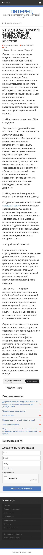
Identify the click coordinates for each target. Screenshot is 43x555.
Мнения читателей (11, 528)
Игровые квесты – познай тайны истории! (18, 420)
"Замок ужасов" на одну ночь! (13, 411)
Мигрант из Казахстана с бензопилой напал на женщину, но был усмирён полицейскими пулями (19, 431)
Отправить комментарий (21, 489)
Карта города (9, 513)
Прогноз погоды (10, 520)
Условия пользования (12, 509)
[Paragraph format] (8, 468)
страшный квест (11, 205)
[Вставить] (12, 468)
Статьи (6, 50)
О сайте (7, 505)
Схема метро (9, 516)
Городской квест (8, 415)
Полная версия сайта (14, 23)
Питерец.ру (23, 552)
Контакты (7, 524)
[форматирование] (5, 468)
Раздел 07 (28, 50)
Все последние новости (13, 534)
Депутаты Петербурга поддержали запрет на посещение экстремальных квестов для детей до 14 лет (20, 404)
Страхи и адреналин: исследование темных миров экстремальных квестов (21, 35)
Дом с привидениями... (11, 424)
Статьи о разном (17, 50)
